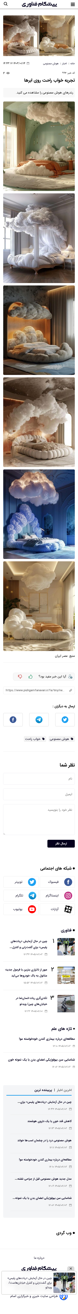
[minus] (20, 676)
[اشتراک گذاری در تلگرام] (39, 719)
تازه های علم (62, 1029)
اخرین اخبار (64, 1090)
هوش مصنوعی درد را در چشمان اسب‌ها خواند (44, 1140)
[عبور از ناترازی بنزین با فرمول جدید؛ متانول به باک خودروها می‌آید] (66, 975)
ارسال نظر (61, 843)
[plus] (30, 676)
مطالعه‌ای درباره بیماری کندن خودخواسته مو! (47, 1039)
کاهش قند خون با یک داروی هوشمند (49, 1121)
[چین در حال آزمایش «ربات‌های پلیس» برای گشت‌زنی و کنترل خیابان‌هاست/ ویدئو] (66, 947)
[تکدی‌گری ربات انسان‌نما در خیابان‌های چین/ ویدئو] (66, 1004)
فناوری (67, 930)
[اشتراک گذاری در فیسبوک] (13, 719)
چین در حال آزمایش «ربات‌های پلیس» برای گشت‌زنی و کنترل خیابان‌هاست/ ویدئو (29, 947)
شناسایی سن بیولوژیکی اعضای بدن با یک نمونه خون (41, 1059)
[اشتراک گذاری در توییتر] (65, 719)
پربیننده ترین (43, 1090)
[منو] (73, 4)
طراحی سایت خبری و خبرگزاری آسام (34, 1296)
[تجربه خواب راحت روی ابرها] (39, 35)
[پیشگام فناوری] (39, 4)
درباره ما (39, 1257)
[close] (70, 1268)
